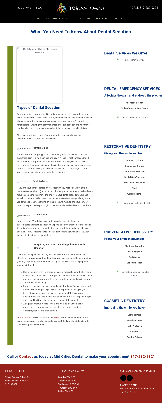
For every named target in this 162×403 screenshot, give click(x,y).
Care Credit (130, 392)
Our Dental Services (57, 18)
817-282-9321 (142, 356)
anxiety (56, 317)
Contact (26, 356)
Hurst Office (103, 18)
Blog (39, 7)
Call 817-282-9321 (145, 7)
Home (39, 18)
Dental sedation (24, 317)
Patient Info (83, 18)
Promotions (23, 7)
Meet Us (119, 18)
